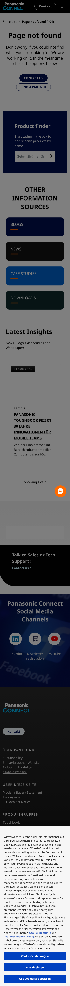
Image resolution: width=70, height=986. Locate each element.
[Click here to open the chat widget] (60, 491)
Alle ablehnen (35, 967)
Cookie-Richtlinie (40, 933)
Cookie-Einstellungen (35, 956)
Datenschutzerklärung (19, 936)
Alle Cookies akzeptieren (35, 978)
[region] (35, 906)
